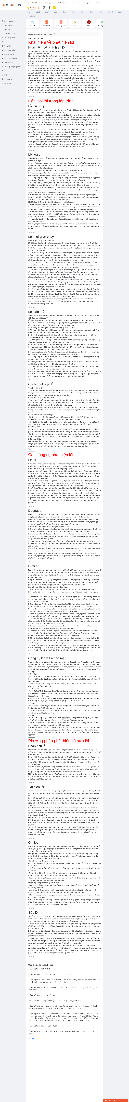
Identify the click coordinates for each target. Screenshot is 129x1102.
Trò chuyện (48, 3)
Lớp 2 (38, 12)
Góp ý (87, 3)
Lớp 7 (83, 12)
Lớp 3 (47, 12)
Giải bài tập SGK (33, 3)
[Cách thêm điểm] (34, 8)
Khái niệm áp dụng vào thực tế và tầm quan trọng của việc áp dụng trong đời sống (62, 1032)
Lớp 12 (32, 16)
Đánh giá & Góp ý (10, 50)
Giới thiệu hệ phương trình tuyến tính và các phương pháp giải (55, 1000)
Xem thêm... (33, 1038)
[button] (55, 8)
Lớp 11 (120, 12)
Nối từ (6, 75)
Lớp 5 (65, 12)
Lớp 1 (29, 12)
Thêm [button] (97, 3)
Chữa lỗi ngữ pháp (10, 38)
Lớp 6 (74, 12)
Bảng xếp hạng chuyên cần (12, 67)
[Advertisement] (116, 49)
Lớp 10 (110, 12)
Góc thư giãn (61, 3)
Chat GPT (7, 29)
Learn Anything (9, 54)
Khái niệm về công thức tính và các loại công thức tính (52, 974)
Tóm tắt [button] (31, 96)
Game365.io (75, 3)
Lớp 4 (56, 12)
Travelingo (7, 71)
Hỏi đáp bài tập (9, 25)
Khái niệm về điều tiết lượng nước (43, 1026)
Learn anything (35, 34)
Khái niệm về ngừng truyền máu (42, 995)
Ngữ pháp (7, 46)
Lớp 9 (101, 12)
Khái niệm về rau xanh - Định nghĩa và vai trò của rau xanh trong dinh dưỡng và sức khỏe (63, 988)
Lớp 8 (92, 12)
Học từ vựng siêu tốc (10, 58)
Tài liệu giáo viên (9, 33)
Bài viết (6, 42)
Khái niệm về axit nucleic (39, 969)
